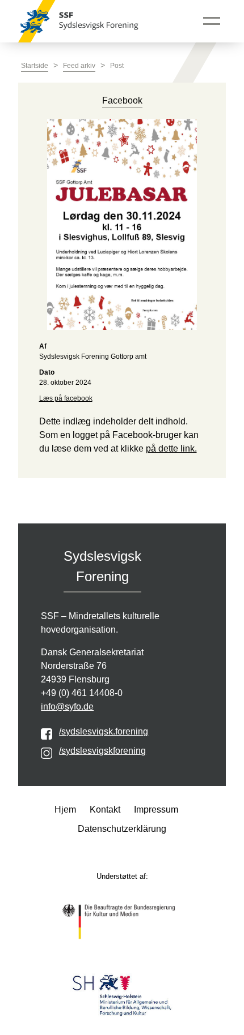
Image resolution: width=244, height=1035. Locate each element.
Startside (34, 66)
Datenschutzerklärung (122, 829)
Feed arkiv (79, 66)
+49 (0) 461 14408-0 (82, 693)
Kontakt (105, 809)
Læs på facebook (65, 398)
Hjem (65, 809)
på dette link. (171, 448)
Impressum (156, 809)
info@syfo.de (67, 706)
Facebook (122, 100)
